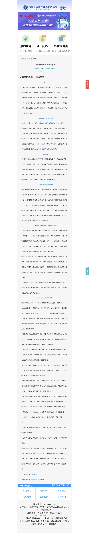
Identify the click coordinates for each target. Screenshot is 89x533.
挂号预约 (61, 497)
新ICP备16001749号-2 (44, 515)
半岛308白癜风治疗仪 (32, 474)
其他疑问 (44, 497)
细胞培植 (61, 490)
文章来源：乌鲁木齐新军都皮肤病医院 (45, 68)
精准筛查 (27, 497)
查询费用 (27, 490)
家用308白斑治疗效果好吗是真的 (35, 479)
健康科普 (33, 59)
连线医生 (44, 490)
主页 (28, 59)
